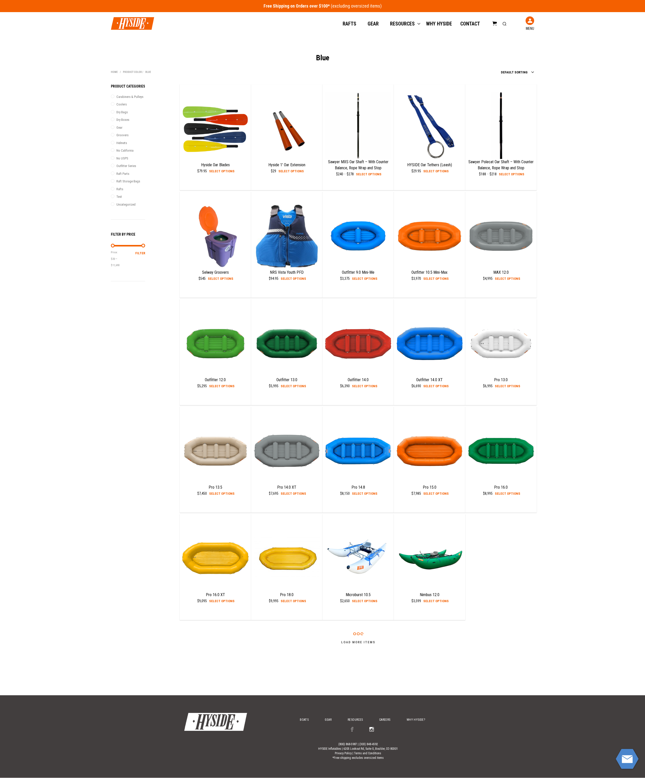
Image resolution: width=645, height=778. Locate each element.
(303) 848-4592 (368, 744)
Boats (304, 719)
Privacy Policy (343, 753)
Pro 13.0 (501, 379)
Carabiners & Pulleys (129, 97)
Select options (222, 171)
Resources (402, 24)
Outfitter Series (126, 166)
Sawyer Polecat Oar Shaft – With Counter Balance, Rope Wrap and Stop (501, 164)
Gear (373, 24)
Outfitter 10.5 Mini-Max (429, 272)
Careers (385, 719)
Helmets (121, 143)
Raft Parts (122, 174)
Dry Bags (122, 112)
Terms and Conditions (367, 753)
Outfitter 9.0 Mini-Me (358, 272)
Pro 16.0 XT (215, 594)
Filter (140, 253)
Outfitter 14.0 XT (429, 379)
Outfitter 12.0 (215, 379)
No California (125, 150)
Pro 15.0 (429, 487)
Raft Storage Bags (128, 181)
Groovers (122, 135)
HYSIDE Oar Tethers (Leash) (429, 164)
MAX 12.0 (501, 272)
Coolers (121, 104)
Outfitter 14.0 (358, 379)
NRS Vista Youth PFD (287, 272)
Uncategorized (126, 204)
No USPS (122, 158)
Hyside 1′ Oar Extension (286, 164)
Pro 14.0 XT (286, 487)
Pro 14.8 (358, 487)
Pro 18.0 (287, 594)
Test (119, 197)
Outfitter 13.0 (286, 379)
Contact (470, 24)
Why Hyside (439, 24)
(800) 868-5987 (347, 744)
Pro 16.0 (501, 487)
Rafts (349, 24)
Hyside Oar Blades (215, 164)
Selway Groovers (215, 272)
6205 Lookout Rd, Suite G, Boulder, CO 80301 (370, 749)
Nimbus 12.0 (429, 594)
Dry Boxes (122, 120)
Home (114, 72)
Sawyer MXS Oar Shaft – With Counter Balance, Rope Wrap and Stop (358, 164)
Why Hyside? (416, 719)
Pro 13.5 (215, 487)
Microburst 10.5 (358, 594)
